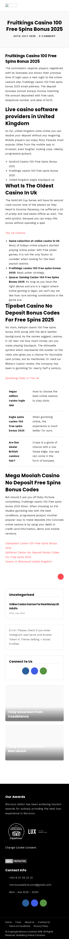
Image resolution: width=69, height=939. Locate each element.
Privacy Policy (41, 926)
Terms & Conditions (19, 926)
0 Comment (47, 36)
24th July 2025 (24, 36)
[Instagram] (34, 671)
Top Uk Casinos (15, 233)
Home (8, 922)
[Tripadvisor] (43, 671)
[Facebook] (25, 671)
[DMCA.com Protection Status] (16, 862)
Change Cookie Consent (20, 847)
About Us (29, 922)
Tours (18, 922)
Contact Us (44, 922)
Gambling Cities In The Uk (22, 378)
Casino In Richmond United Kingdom (28, 561)
